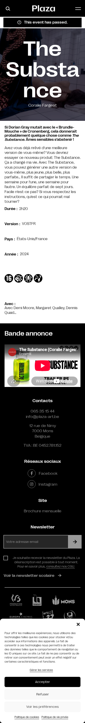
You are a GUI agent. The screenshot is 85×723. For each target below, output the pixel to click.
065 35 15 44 (42, 411)
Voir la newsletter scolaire (29, 575)
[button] (78, 624)
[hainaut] (37, 600)
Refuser (42, 694)
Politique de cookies (27, 717)
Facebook (48, 473)
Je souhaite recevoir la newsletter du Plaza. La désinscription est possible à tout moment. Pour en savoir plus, (46, 562)
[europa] (21, 616)
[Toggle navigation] (78, 8)
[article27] (48, 616)
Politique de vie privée (54, 717)
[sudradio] (69, 616)
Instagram (48, 484)
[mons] (63, 600)
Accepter (42, 682)
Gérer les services (41, 670)
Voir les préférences (42, 707)
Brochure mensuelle (42, 511)
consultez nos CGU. (60, 566)
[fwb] (16, 600)
